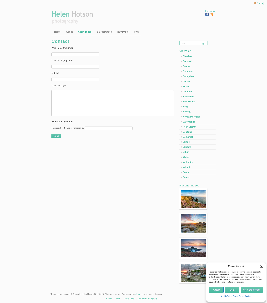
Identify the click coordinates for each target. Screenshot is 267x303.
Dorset (186, 81)
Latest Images (104, 32)
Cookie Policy (226, 296)
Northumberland (191, 117)
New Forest (189, 101)
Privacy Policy (238, 296)
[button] (261, 266)
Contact (248, 296)
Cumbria (187, 91)
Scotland (187, 132)
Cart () (260, 3)
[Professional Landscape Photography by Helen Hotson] (72, 21)
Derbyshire (188, 76)
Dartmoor (188, 71)
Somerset (188, 137)
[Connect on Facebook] (207, 15)
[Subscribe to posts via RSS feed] (211, 15)
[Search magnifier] (203, 44)
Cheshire (187, 56)
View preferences (251, 290)
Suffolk (186, 142)
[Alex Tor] (193, 224)
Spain (186, 172)
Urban (186, 152)
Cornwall (187, 61)
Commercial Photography (147, 299)
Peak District (189, 127)
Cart (136, 32)
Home (57, 32)
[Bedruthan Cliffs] (193, 199)
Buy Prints (122, 32)
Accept (216, 290)
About (69, 32)
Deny (232, 290)
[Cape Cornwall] (193, 249)
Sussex (187, 147)
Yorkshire (188, 162)
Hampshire (188, 96)
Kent (185, 107)
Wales (186, 157)
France (186, 177)
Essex (186, 86)
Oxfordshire (189, 122)
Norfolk (187, 112)
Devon (186, 66)
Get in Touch (85, 32)
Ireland (186, 167)
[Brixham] (193, 273)
